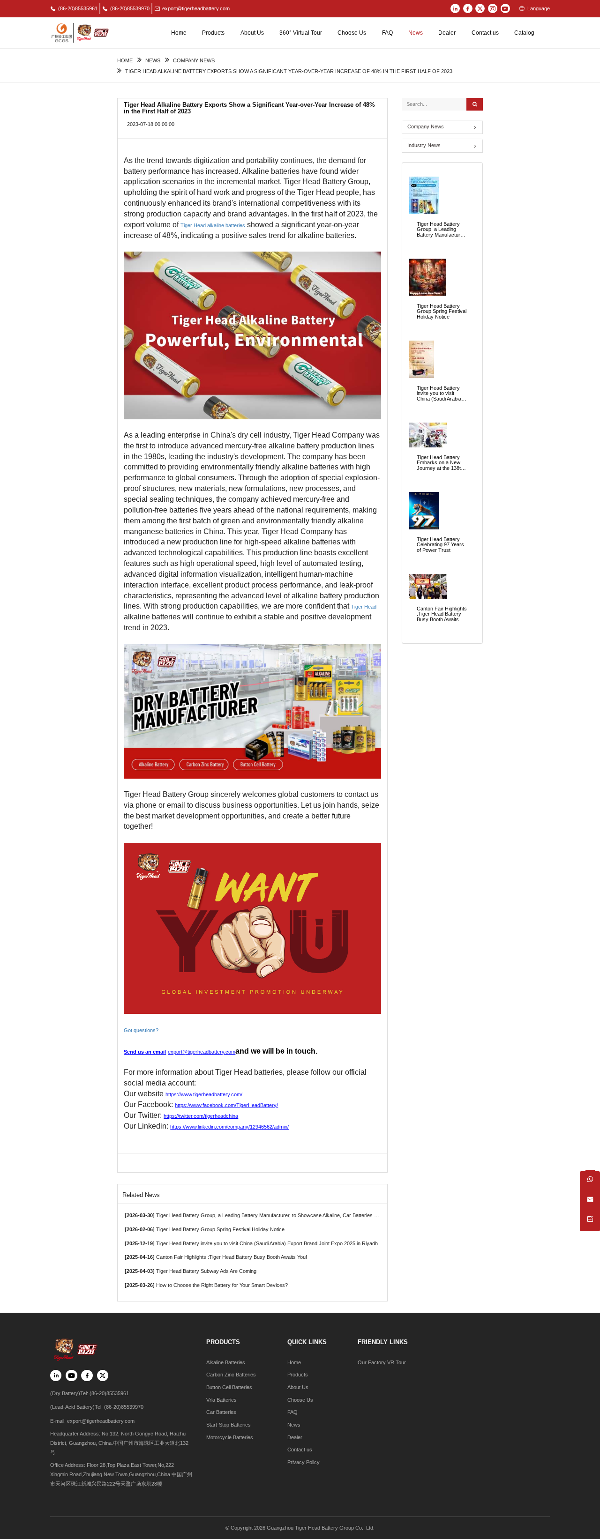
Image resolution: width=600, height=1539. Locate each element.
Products (213, 33)
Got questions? (142, 1030)
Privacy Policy (303, 1462)
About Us (252, 33)
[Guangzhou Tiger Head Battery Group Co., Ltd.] (79, 32)
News (415, 33)
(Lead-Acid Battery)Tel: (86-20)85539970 (96, 1407)
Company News (194, 60)
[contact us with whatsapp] (590, 1181)
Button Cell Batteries (229, 1387)
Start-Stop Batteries (228, 1424)
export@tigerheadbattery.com (196, 8)
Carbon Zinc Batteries (231, 1374)
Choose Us (352, 33)
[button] (442, 145)
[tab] (442, 127)
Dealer (447, 33)
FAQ (387, 33)
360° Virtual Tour (300, 33)
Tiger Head (363, 607)
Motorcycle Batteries (229, 1437)
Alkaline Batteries (225, 1362)
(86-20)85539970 (130, 8)
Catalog (524, 33)
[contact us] (590, 1221)
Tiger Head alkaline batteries (212, 225)
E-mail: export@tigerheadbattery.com (92, 1421)
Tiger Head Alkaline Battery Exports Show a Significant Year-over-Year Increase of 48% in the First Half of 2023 (288, 71)
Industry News (424, 145)
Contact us (485, 33)
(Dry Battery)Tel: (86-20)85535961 (89, 1393)
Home (179, 33)
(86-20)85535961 (78, 8)
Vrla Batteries (221, 1400)
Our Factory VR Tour (382, 1362)
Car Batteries (221, 1412)
